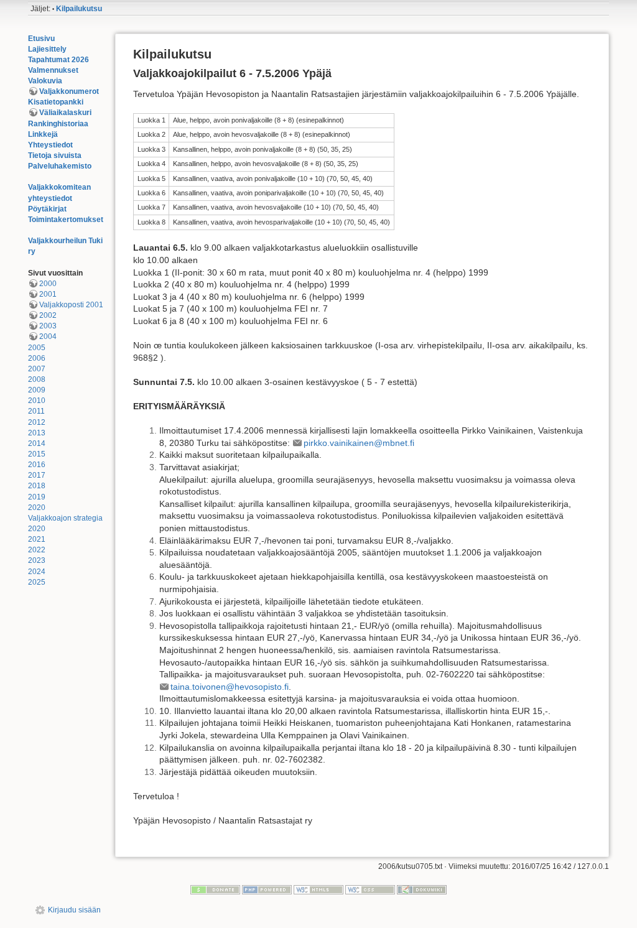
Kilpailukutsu (79, 8)
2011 (36, 411)
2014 (36, 443)
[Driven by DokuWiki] (422, 889)
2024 (36, 571)
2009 (36, 390)
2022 (36, 549)
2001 (48, 294)
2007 (36, 368)
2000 (48, 283)
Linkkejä (43, 134)
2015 (36, 454)
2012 (36, 422)
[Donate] (215, 889)
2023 (36, 560)
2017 (36, 475)
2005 (36, 347)
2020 (36, 507)
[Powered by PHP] (267, 889)
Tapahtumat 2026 (58, 59)
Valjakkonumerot (69, 91)
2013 (36, 433)
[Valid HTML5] (318, 889)
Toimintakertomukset (65, 219)
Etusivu (41, 38)
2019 (36, 497)
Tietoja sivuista (54, 155)
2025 (36, 582)
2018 (36, 485)
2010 (36, 400)
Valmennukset (53, 70)
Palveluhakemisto (59, 166)
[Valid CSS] (370, 889)
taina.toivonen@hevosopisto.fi (229, 687)
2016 (36, 464)
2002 (48, 315)
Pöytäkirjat (47, 209)
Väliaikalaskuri (65, 112)
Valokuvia (45, 81)
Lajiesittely (47, 49)
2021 (36, 539)
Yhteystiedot (50, 145)
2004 (48, 336)
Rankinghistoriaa (58, 123)
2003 (48, 326)
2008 (36, 379)
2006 (36, 358)
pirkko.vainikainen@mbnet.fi (359, 443)
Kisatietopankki (55, 102)
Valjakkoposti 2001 (71, 304)
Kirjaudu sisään (74, 910)
